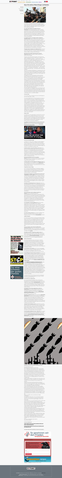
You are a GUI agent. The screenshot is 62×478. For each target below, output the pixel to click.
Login (46, 1)
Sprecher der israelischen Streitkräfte (34, 235)
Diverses (40, 2)
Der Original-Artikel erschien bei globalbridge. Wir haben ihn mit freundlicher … (34, 429)
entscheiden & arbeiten (21, 2)
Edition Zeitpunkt (23, 0)
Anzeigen (27, 0)
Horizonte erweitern (35, 2)
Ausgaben (19, 0)
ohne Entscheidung (38, 214)
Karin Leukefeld (21, 8)
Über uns (30, 0)
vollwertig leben (28, 2)
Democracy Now (41, 162)
